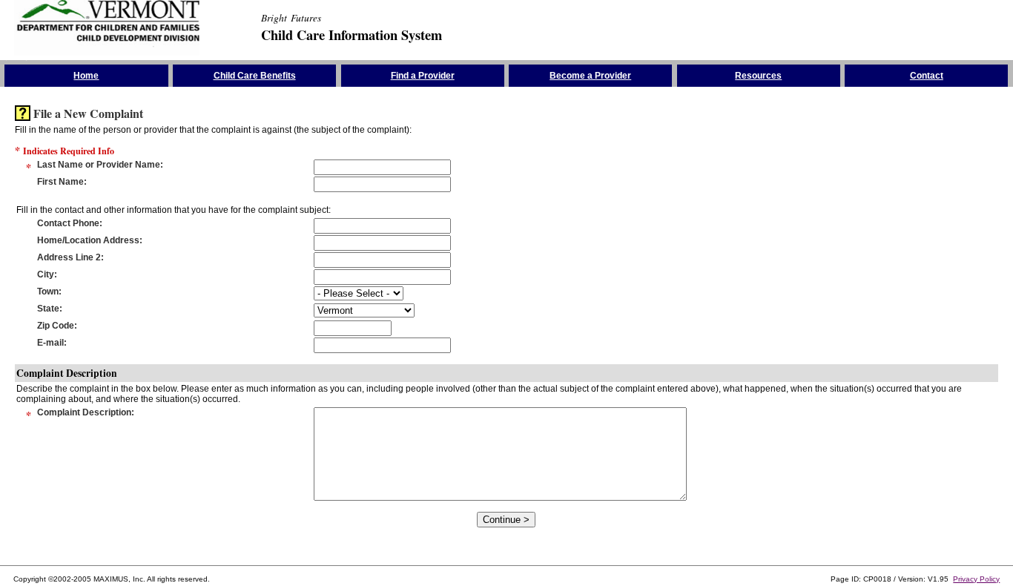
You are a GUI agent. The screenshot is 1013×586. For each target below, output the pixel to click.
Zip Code (55, 325)
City (45, 274)
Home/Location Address (88, 240)
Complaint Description (84, 412)
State (48, 308)
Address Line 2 (69, 257)
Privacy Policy (976, 579)
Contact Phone (68, 223)
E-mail (50, 343)
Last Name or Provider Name (98, 164)
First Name (60, 182)
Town (48, 291)
